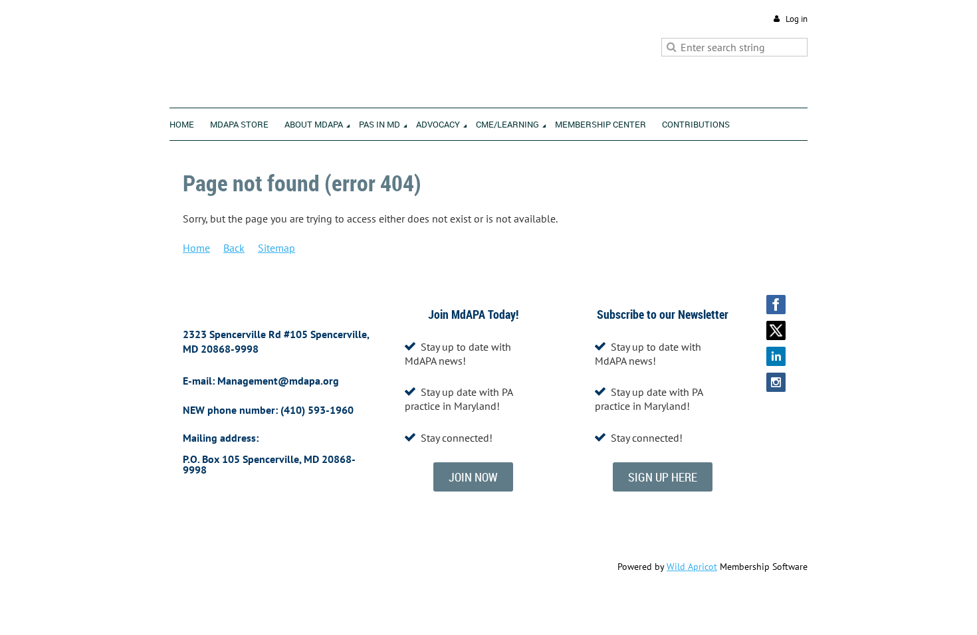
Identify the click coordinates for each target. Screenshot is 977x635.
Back (234, 247)
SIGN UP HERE (662, 477)
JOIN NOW (473, 477)
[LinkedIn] (776, 356)
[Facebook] (776, 304)
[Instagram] (776, 382)
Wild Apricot (692, 567)
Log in (797, 19)
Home (196, 247)
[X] (776, 330)
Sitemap (276, 247)
